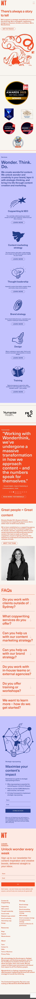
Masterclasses (5, 936)
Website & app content (8, 916)
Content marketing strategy (24, 912)
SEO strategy (23, 915)
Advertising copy (6, 920)
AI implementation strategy (24, 920)
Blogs (3, 931)
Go (18, 884)
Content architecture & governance (26, 924)
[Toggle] (30, 602)
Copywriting (5, 906)
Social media (5, 913)
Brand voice (22, 907)
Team (3, 944)
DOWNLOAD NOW (18, 810)
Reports (3, 934)
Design (3, 923)
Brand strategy (23, 904)
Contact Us (4, 947)
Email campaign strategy (26, 918)
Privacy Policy (5, 954)
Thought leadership (7, 911)
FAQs (3, 949)
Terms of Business (6, 951)
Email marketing (6, 918)
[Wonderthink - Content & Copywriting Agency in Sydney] (4, 3)
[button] (34, 3)
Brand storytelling (24, 909)
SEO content (5, 909)
